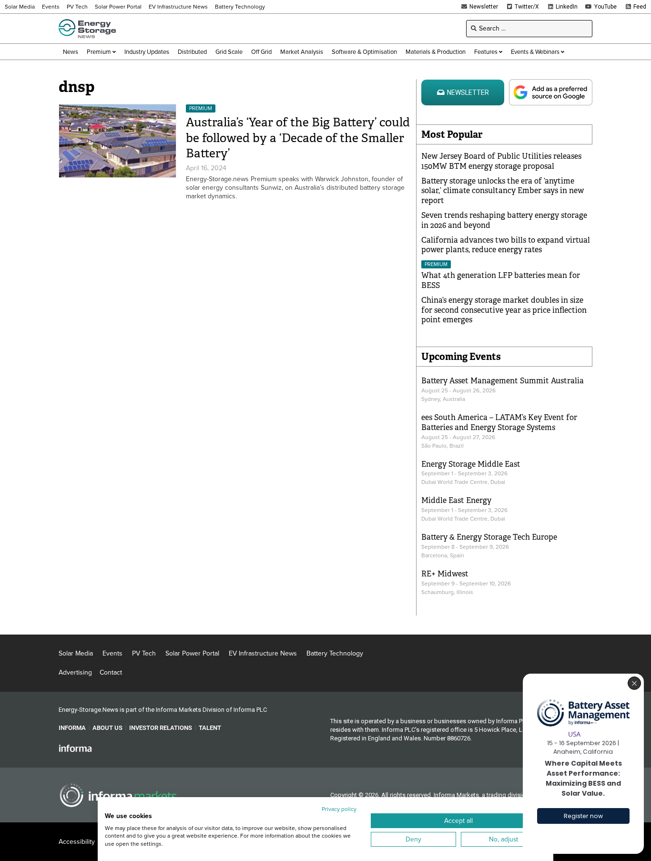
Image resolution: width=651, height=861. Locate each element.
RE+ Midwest (444, 574)
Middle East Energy (456, 500)
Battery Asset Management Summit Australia (502, 381)
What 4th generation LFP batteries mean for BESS (500, 280)
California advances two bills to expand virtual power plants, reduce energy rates (505, 245)
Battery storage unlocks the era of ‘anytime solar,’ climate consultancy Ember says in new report (502, 191)
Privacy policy (339, 809)
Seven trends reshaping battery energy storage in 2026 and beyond (504, 220)
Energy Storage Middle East (470, 464)
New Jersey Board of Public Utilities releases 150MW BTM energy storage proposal (501, 161)
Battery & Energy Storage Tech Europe (489, 537)
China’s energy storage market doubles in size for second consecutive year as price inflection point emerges (504, 310)
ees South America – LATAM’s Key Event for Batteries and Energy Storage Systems (499, 422)
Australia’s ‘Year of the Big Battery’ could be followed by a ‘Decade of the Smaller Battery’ (298, 138)
